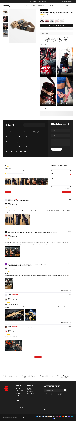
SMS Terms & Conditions (18, 393)
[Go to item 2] (5, 19)
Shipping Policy (30, 391)
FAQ (28, 395)
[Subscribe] (65, 390)
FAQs (33, 124)
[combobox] (67, 1)
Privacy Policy (19, 395)
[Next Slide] (47, 181)
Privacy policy (9, 417)
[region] (26, 181)
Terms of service (14, 417)
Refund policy (5, 417)
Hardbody (6, 6)
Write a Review (67, 192)
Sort (62, 196)
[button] (44, 14)
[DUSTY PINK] (47, 21)
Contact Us (18, 388)
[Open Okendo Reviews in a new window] (67, 188)
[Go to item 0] (5, 12)
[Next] (33, 27)
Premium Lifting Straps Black (12, 204)
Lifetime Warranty (65, 29)
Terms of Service (19, 390)
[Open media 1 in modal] (22, 26)
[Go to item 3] (5, 26)
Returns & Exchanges (29, 389)
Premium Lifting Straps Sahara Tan (13, 299)
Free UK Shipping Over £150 (48, 29)
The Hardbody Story (19, 405)
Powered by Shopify (13, 415)
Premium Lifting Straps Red (12, 236)
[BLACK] (42, 21)
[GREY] (52, 21)
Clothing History (19, 403)
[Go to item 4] (5, 33)
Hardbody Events (19, 407)
